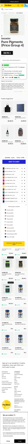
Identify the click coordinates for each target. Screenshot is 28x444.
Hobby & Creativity (18, 374)
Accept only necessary (8, 435)
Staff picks (16, 384)
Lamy (15, 389)
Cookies (4, 392)
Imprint (3, 390)
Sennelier (6, 38)
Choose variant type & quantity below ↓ (11, 60)
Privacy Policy (5, 389)
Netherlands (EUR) (11, 231)
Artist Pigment (19, 13)
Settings (8, 441)
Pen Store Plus (5, 381)
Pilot (15, 388)
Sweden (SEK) (10, 210)
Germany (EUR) (10, 228)
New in (15, 382)
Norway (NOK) (10, 213)
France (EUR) (10, 225)
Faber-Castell (17, 391)
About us (4, 376)
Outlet (15, 380)
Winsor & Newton (18, 394)
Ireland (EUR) (10, 222)
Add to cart (14, 162)
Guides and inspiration (7, 382)
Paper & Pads (17, 377)
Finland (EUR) (10, 219)
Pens (15, 376)
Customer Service (6, 373)
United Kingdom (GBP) (12, 234)
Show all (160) (17, 396)
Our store (4, 378)
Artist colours (12, 13)
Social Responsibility (6, 384)
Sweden (16, 411)
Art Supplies (4, 13)
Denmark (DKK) (10, 216)
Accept (19, 441)
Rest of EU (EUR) (10, 237)
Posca (15, 392)
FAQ (3, 375)
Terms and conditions (7, 387)
